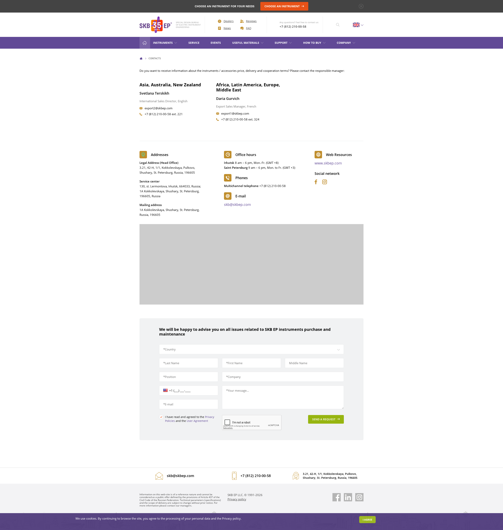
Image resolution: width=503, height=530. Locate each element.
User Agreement (197, 421)
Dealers (229, 21)
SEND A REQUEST (324, 419)
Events (216, 43)
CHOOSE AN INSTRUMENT (282, 6)
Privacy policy (237, 499)
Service (193, 43)
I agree (367, 519)
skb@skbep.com (237, 204)
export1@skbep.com (235, 113)
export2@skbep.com (159, 108)
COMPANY (344, 43)
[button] (251, 349)
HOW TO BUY (312, 43)
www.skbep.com (328, 163)
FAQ (248, 28)
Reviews (251, 21)
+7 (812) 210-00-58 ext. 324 (240, 119)
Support (281, 43)
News (227, 28)
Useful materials (245, 43)
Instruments (163, 43)
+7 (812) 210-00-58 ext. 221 (164, 114)
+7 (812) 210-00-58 (293, 26)
